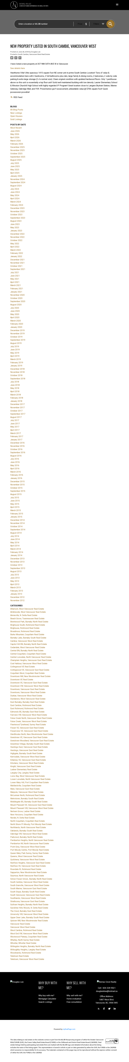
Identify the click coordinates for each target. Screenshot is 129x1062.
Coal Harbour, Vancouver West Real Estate (28, 663)
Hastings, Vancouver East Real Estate (26, 750)
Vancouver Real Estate (20, 924)
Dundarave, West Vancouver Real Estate (27, 699)
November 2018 (17, 372)
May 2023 (14, 227)
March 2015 (15, 510)
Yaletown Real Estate (19, 956)
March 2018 (15, 395)
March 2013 (15, 587)
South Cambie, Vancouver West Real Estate (34, 54)
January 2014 (16, 555)
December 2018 (17, 369)
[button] (99, 1008)
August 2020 (16, 304)
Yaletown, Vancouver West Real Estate (27, 959)
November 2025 (17, 150)
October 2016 (16, 449)
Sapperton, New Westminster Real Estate (28, 872)
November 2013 (17, 562)
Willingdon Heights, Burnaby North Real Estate (30, 946)
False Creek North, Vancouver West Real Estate (31, 718)
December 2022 (17, 234)
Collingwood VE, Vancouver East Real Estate (29, 670)
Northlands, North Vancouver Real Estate (28, 827)
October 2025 (16, 153)
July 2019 (14, 346)
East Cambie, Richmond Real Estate (26, 705)
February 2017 (16, 436)
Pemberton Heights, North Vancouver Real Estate (32, 840)
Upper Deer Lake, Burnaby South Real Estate (29, 917)
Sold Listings (16, 119)
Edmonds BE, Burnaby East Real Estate (27, 712)
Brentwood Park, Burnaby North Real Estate (29, 621)
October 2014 (16, 526)
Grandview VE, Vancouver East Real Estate (28, 737)
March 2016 (15, 472)
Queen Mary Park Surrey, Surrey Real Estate (29, 853)
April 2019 (14, 356)
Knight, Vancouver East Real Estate (25, 766)
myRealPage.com (69, 1029)
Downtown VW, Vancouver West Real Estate (29, 686)
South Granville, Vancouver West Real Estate (29, 885)
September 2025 (17, 157)
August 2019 (16, 343)
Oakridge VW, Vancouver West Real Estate (28, 834)
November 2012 (17, 600)
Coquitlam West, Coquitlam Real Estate (27, 673)
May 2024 (14, 195)
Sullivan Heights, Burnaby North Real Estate (29, 904)
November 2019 (17, 333)
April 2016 (14, 468)
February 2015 (16, 513)
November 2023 (17, 211)
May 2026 (14, 134)
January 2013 (16, 594)
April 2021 (14, 282)
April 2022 (14, 247)
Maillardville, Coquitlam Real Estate (25, 785)
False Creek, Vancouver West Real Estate (28, 721)
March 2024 (15, 202)
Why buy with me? (46, 995)
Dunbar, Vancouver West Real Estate (26, 695)
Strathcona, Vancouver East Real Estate (27, 901)
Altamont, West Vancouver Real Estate (27, 609)
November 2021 (17, 263)
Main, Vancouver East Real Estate (25, 789)
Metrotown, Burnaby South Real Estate (27, 798)
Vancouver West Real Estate (22, 927)
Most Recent (16, 128)
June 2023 (15, 224)
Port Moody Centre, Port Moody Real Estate (29, 850)
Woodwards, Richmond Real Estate (25, 953)
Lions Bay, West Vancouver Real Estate (27, 776)
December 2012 (17, 597)
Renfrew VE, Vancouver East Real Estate (28, 866)
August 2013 (16, 571)
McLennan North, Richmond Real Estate (27, 795)
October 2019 (16, 337)
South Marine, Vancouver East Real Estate (28, 888)
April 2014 (14, 546)
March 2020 (15, 321)
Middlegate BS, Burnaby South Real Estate (28, 801)
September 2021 (17, 269)
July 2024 (14, 189)
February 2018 (16, 398)
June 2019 (15, 349)
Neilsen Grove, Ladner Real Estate (25, 811)
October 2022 (16, 240)
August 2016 (16, 456)
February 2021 (16, 288)
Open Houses (16, 116)
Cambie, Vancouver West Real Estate (26, 641)
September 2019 (17, 340)
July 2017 (14, 420)
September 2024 (17, 182)
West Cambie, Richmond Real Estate (26, 930)
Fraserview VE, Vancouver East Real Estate (29, 731)
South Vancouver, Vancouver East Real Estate (30, 895)
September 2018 (17, 378)
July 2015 (14, 497)
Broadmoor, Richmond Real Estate (25, 631)
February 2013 (16, 591)
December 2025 (17, 147)
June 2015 (15, 501)
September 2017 (17, 414)
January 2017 (16, 439)
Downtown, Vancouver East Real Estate (27, 689)
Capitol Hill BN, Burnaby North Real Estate (28, 644)
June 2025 (15, 166)
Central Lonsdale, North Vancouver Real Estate (30, 657)
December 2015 (17, 481)
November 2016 (17, 446)
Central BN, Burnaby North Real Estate (26, 650)
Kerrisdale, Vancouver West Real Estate (27, 757)
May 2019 (14, 353)
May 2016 (14, 465)
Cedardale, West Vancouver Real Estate (27, 647)
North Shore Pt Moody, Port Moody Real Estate (31, 824)
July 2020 (14, 308)
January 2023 (16, 230)
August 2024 (16, 186)
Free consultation (74, 1002)
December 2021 (17, 259)
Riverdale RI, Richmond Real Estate (25, 869)
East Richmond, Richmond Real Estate (27, 708)
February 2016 (16, 475)
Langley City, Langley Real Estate (24, 773)
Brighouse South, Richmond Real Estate (27, 625)
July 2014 (14, 536)
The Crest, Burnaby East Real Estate (26, 911)
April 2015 (14, 507)
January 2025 (16, 176)
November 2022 (17, 237)
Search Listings (45, 1002)
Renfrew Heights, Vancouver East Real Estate (30, 863)
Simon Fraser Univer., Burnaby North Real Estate (31, 879)
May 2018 (14, 388)
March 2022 (15, 250)
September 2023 (17, 218)
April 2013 (14, 584)
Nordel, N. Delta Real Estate (22, 818)
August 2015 (16, 494)
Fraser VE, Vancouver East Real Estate (27, 728)
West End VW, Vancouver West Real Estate (29, 933)
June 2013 (15, 578)
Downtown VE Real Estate (21, 679)
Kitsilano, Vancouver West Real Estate (27, 763)
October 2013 (16, 565)
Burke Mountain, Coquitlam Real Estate (27, 634)
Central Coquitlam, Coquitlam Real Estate (28, 654)
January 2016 (16, 478)
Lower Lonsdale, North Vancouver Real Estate (30, 779)
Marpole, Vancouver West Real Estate (26, 792)
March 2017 (15, 433)
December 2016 (17, 443)
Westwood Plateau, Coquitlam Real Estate (28, 937)
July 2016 (14, 459)
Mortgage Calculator (47, 999)
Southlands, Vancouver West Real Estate (28, 898)
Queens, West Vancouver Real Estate (26, 856)
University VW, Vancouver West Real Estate (29, 914)
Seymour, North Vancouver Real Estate (27, 875)
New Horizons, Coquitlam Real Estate (26, 814)
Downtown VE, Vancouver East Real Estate (29, 683)
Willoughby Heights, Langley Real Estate (28, 949)
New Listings (16, 113)
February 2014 (16, 552)
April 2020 (14, 317)
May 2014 (14, 542)
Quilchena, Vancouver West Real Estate (27, 859)
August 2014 (16, 533)
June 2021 (15, 276)
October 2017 (16, 411)
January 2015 (16, 517)
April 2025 (14, 173)
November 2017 (17, 407)
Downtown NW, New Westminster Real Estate (30, 676)
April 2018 (14, 391)
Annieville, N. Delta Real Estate (23, 615)
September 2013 (17, 568)
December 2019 (17, 330)
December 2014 (17, 520)
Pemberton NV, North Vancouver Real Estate (29, 843)
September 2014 (17, 529)
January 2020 (16, 327)
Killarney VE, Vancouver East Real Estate (28, 760)
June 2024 (15, 192)
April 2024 (14, 198)
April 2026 (14, 137)
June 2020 (15, 311)
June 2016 (15, 462)
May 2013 (14, 581)
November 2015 (17, 484)
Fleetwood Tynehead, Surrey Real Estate (28, 724)
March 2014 (15, 549)
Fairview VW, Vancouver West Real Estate (28, 715)
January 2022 (16, 256)
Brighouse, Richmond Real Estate (24, 628)
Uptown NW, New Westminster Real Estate (29, 920)
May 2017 (14, 427)
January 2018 (16, 401)
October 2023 (16, 214)
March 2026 (15, 141)
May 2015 (14, 504)
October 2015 (16, 488)
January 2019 (16, 366)
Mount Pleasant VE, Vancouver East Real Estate (31, 805)
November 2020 (17, 295)
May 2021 (14, 279)
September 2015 (17, 491)
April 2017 (14, 430)
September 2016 (17, 452)
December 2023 (17, 208)
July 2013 (14, 575)
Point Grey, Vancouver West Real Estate (27, 847)
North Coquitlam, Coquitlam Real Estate (27, 821)
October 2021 (16, 266)
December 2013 (17, 558)
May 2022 (14, 243)
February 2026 (16, 144)
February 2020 (16, 324)
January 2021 (16, 292)
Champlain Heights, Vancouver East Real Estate (31, 660)
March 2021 (15, 285)
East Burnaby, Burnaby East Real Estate (27, 702)
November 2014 (17, 523)
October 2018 (16, 375)
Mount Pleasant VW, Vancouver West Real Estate (31, 808)
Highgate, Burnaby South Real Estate (26, 753)
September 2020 (17, 301)
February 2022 (16, 253)
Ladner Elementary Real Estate (23, 769)
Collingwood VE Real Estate (22, 666)
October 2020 (16, 298)
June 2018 (15, 385)
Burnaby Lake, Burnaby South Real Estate (28, 638)
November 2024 (17, 179)
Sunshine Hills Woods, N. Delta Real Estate (29, 908)
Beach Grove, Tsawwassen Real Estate (27, 618)
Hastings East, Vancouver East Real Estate (29, 747)
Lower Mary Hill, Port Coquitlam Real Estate (29, 782)
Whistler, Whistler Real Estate (23, 943)
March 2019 (15, 359)
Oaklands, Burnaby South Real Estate (26, 831)
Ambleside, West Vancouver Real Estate (28, 612)
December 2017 (17, 404)
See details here (17, 68)
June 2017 (15, 423)
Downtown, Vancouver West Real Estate (27, 692)
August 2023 (16, 221)
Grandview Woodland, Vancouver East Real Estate (32, 740)
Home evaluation (74, 999)
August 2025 (16, 160)
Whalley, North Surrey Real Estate (25, 940)
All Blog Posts (16, 110)
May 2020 (14, 314)
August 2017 (16, 417)
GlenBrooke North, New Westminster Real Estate (31, 734)
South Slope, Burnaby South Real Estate (27, 892)
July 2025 (14, 163)
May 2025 (14, 169)
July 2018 (14, 382)
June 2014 (15, 539)
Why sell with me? (75, 995)
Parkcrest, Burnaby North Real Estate (26, 837)
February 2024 (16, 205)
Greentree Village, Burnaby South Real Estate (30, 744)
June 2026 (15, 131)
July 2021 (14, 272)
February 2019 (16, 362)
